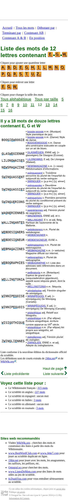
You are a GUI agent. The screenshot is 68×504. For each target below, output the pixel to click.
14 (55, 105)
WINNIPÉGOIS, (35, 296)
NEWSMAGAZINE (37, 166)
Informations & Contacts (19, 498)
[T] (27, 76)
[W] (15, 88)
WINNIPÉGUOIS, (36, 305)
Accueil (7, 28)
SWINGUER (34, 181)
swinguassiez (34, 185)
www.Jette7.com (49, 453)
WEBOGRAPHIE (36, 262)
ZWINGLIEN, (34, 342)
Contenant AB (34, 33)
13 (48, 105)
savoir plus (60, 489)
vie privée (21, 492)
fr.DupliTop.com (17, 478)
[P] (3, 76)
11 (32, 105)
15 (3, 110)
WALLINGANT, (35, 219)
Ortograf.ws (15, 467)
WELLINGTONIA (36, 286)
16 (10, 110)
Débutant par (46, 28)
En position (37, 38)
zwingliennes (34, 337)
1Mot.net (50, 358)
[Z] (39, 76)
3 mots (37, 400)
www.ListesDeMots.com (22, 471)
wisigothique (34, 312)
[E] (21, 69)
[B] (9, 69)
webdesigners (35, 229)
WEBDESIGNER (36, 235)
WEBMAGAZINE (36, 250)
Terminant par (11, 33)
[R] (15, 76)
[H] (33, 69)
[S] (21, 76)
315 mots (42, 387)
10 (25, 105)
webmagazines (35, 244)
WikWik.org (7, 361)
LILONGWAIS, (35, 159)
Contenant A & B (14, 38)
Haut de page (53, 368)
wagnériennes (35, 210)
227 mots (40, 392)
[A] (3, 69)
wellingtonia (33, 272)
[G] (27, 69)
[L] (45, 69)
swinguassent (34, 172)
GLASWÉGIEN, (35, 152)
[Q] (9, 76)
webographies (35, 257)
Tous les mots (25, 28)
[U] (33, 76)
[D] (15, 69)
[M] (51, 69)
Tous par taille (46, 99)
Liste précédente (16, 374)
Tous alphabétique (16, 99)
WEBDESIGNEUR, (37, 240)
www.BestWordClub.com (22, 453)
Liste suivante (54, 374)
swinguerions (34, 197)
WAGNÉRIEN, (35, 215)
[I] (39, 69)
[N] (57, 69)
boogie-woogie (35, 131)
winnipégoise (34, 290)
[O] (63, 69)
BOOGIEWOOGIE (37, 142)
